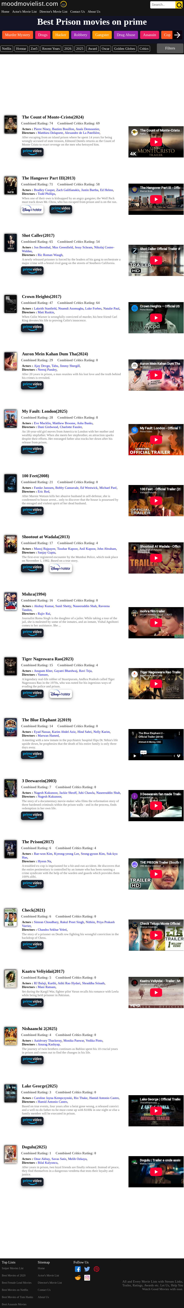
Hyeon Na (44, 861)
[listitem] (17, 35)
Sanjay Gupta (46, 552)
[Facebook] (77, 1269)
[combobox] (158, 4)
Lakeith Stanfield (45, 308)
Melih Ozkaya (77, 1159)
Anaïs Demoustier (87, 129)
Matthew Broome (63, 423)
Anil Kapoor (87, 548)
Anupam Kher (43, 671)
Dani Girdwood (48, 427)
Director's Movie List (53, 11)
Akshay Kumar (44, 606)
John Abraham (106, 548)
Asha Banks (85, 423)
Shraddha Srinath (93, 983)
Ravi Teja (85, 671)
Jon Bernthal (42, 247)
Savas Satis (59, 1159)
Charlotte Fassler (71, 427)
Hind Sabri (84, 732)
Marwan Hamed (48, 735)
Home (5, 11)
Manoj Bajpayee (44, 548)
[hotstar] (35, 213)
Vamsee (43, 674)
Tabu (55, 366)
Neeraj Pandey (47, 369)
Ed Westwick (89, 488)
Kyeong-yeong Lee (66, 853)
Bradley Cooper (44, 190)
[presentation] (177, 35)
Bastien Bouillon (63, 129)
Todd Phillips (46, 194)
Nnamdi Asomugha (70, 308)
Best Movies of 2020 (14, 1275)
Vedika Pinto (94, 1040)
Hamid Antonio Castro (104, 1098)
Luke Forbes (93, 308)
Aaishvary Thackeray (48, 1040)
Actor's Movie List (24, 11)
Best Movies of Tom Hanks (17, 1297)
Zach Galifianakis (67, 190)
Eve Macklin (42, 423)
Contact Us (77, 11)
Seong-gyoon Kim (93, 853)
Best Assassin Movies (14, 1304)
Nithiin (90, 922)
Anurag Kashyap (49, 1044)
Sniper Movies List (12, 1268)
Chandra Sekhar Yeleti (52, 929)
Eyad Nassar (42, 732)
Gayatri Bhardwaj (65, 671)
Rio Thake (81, 1098)
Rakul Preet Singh (72, 922)
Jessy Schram (83, 247)
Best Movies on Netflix (15, 1289)
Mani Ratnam (47, 987)
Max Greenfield (62, 247)
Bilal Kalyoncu (48, 1162)
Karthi (52, 983)
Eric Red (43, 491)
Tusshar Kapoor (67, 548)
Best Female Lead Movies (16, 1282)
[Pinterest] (96, 1269)
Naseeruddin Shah (85, 606)
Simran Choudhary (46, 922)
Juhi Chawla (86, 793)
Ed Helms (106, 190)
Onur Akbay (42, 1159)
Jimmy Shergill (70, 366)
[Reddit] (77, 1277)
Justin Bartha (89, 190)
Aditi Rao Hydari (69, 983)
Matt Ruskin (46, 312)
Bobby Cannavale (67, 488)
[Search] (179, 4)
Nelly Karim (101, 732)
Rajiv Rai (44, 613)
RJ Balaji (40, 983)
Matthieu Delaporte (50, 133)
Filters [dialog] (170, 48)
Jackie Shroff (68, 793)
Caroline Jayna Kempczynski (53, 1098)
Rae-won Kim (43, 853)
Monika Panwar (73, 1040)
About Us (94, 11)
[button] (37, 123)
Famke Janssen (44, 488)
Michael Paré (108, 488)
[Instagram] (87, 1277)
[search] (166, 4)
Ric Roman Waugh (50, 255)
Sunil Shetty (63, 606)
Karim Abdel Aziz (64, 732)
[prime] (35, 155)
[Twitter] (87, 1269)
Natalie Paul (111, 308)
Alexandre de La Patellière (82, 133)
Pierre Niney (42, 129)
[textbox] (158, 4)
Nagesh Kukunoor (46, 793)
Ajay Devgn (42, 366)
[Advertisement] (92, 81)
